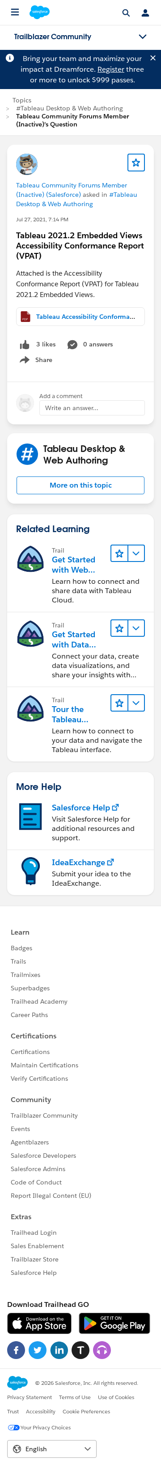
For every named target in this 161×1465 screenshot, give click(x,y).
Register (110, 69)
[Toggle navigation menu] (142, 37)
